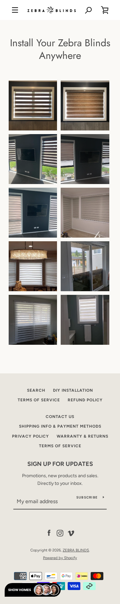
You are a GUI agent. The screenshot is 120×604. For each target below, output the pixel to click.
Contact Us (60, 416)
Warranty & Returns (82, 436)
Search (36, 390)
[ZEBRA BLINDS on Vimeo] (71, 533)
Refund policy (85, 400)
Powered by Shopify (60, 557)
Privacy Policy (30, 436)
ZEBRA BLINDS (76, 550)
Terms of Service (39, 400)
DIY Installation (73, 390)
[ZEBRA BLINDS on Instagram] (60, 533)
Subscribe (87, 497)
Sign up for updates (60, 464)
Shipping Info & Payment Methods (60, 426)
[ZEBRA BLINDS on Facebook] (49, 533)
